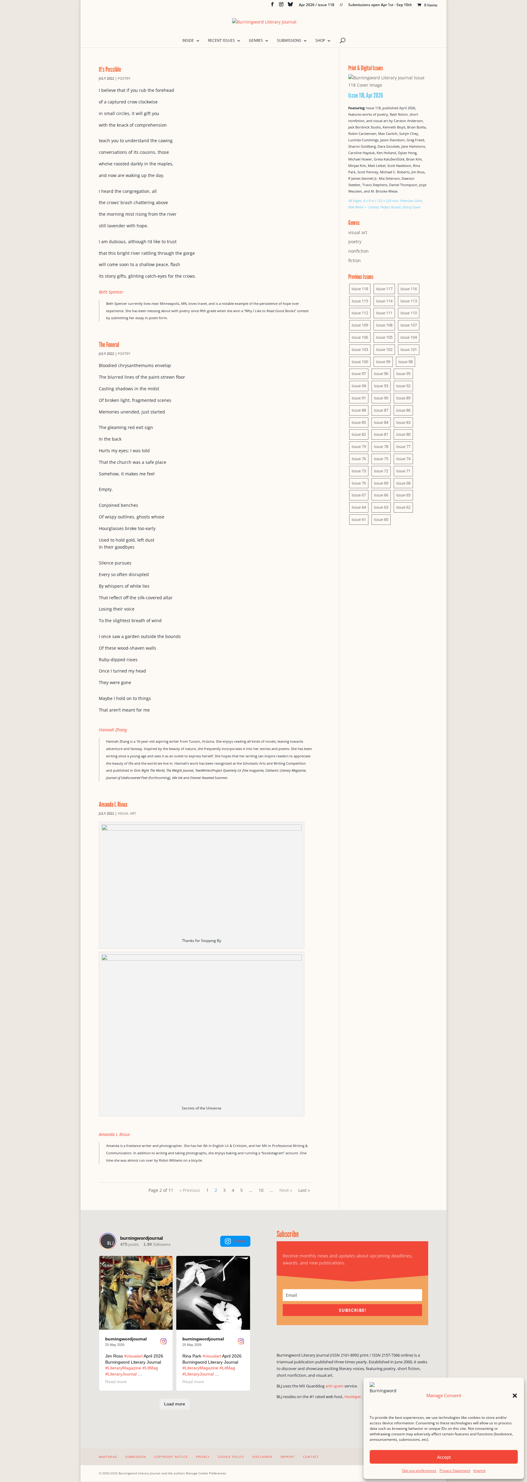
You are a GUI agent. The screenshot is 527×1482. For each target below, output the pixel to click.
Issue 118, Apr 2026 (365, 95)
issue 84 (381, 422)
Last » (304, 1190)
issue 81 (381, 434)
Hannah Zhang (113, 730)
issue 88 (359, 410)
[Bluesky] (290, 6)
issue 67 (359, 495)
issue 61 (359, 519)
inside (188, 40)
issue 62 (403, 507)
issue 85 (359, 422)
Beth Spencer (111, 292)
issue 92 (403, 385)
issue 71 (403, 471)
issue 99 (383, 361)
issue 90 (381, 398)
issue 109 (360, 325)
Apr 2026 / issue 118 (316, 5)
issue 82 (359, 434)
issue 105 (384, 337)
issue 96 (381, 373)
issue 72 (381, 471)
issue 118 (360, 288)
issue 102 (384, 349)
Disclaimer (262, 1457)
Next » (285, 1190)
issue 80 (403, 434)
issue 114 (384, 301)
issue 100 (360, 361)
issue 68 (403, 483)
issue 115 (360, 301)
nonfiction (358, 251)
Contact (311, 1457)
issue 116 (408, 288)
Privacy (203, 1457)
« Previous (189, 1190)
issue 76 (359, 458)
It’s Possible (110, 69)
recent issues (221, 40)
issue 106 (360, 337)
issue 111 (384, 313)
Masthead (108, 1457)
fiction (354, 260)
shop (320, 40)
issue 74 (403, 458)
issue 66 (381, 495)
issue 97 (359, 373)
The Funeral (109, 344)
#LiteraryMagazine (123, 1367)
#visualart (133, 1356)
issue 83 (403, 422)
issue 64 (359, 507)
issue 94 (359, 385)
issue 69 (381, 483)
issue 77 (403, 446)
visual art (127, 813)
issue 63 (381, 507)
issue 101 (408, 349)
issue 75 (381, 458)
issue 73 (359, 471)
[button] (515, 1396)
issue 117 (384, 288)
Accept (444, 1457)
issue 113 (408, 301)
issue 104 (408, 337)
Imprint (479, 1470)
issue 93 (381, 385)
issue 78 (381, 446)
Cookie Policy (231, 1457)
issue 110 (408, 313)
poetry (124, 78)
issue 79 (359, 446)
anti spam (334, 1386)
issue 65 (403, 495)
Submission (135, 1457)
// (341, 5)
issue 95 (403, 373)
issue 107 (408, 325)
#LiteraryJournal (121, 1374)
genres (256, 40)
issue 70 (359, 483)
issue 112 (360, 313)
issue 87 (381, 410)
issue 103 (360, 349)
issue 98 (405, 361)
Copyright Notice (171, 1457)
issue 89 (403, 398)
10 (261, 1190)
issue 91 (359, 398)
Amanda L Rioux (113, 804)
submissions (289, 40)
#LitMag (150, 1367)
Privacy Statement (454, 1470)
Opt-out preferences (419, 1470)
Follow (239, 1241)
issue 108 (384, 325)
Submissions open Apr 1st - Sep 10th (380, 5)
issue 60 (381, 519)
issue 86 (403, 410)
